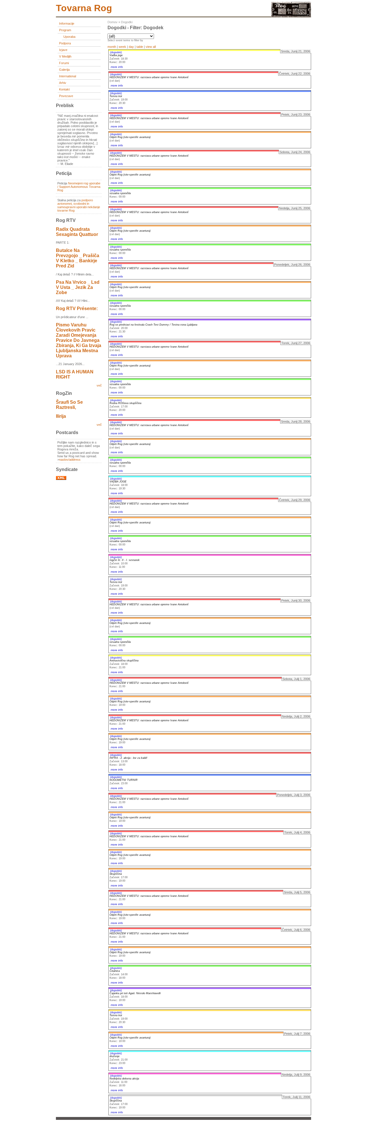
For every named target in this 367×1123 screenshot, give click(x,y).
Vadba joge (116, 55)
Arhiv (62, 82)
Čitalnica (115, 971)
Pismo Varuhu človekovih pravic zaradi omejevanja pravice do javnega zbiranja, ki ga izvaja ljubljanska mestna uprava (78, 340)
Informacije (66, 23)
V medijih (65, 56)
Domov (113, 22)
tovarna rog (84, 8)
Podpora (65, 43)
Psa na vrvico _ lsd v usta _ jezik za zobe (77, 287)
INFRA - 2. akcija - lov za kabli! (128, 757)
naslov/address (70, 459)
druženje (115, 1056)
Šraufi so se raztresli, (69, 405)
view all (151, 46)
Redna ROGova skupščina (125, 403)
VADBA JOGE (118, 481)
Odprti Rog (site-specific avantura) (130, 137)
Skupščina (116, 873)
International (67, 76)
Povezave (66, 96)
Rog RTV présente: (77, 308)
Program (65, 30)
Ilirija (61, 416)
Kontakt (64, 89)
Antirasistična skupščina (124, 660)
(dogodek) (116, 52)
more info (117, 66)
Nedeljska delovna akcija (124, 1078)
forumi (64, 63)
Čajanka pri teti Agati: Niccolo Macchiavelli (135, 993)
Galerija (64, 69)
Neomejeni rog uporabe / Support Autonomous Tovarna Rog (78, 187)
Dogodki (126, 22)
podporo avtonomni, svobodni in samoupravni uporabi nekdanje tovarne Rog (78, 205)
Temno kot (116, 96)
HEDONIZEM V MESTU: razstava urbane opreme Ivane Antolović (149, 77)
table (139, 46)
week (122, 46)
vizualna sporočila (120, 193)
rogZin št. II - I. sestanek (125, 560)
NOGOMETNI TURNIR (124, 780)
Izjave (63, 50)
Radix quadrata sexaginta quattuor (77, 232)
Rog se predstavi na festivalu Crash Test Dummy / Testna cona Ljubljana (153, 324)
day (131, 46)
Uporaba (69, 36)
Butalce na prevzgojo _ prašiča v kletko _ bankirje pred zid (77, 258)
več (99, 385)
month (112, 46)
